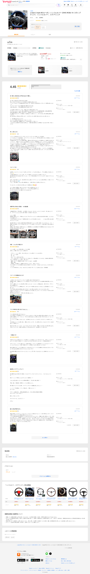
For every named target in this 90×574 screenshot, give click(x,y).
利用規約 (39, 570)
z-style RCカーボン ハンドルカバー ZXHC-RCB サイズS (28, 544)
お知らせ (47, 563)
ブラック (7, 537)
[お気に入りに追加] (81, 59)
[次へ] (84, 497)
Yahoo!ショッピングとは (51, 558)
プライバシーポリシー (24, 570)
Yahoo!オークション (50, 568)
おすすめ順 (77, 90)
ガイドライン (44, 570)
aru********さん (77, 277)
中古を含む (48, 48)
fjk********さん (77, 371)
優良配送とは (64, 558)
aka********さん (77, 208)
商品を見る (15, 456)
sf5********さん (77, 133)
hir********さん (77, 246)
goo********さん (77, 311)
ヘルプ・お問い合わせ (59, 570)
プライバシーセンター (33, 570)
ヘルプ (86, 1)
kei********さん (77, 169)
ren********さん (77, 337)
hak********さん (77, 98)
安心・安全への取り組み (66, 560)
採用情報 (52, 570)
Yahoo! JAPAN (67, 1)
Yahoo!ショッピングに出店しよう (78, 1)
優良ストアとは (49, 560)
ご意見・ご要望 (67, 570)
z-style (31, 10)
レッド (12, 537)
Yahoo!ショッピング (33, 568)
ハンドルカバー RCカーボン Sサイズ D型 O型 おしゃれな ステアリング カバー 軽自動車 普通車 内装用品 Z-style (27, 55)
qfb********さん (77, 411)
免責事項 (49, 570)
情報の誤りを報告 (81, 451)
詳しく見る (77, 26)
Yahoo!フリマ (58, 568)
